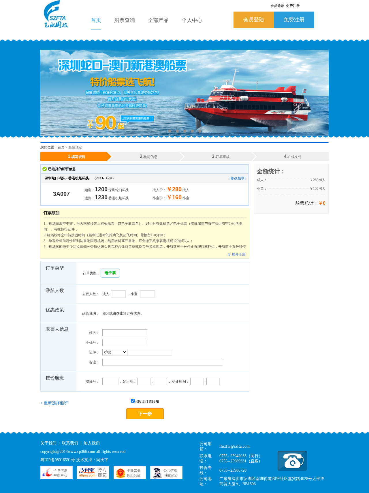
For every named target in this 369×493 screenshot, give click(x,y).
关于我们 (48, 443)
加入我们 (92, 443)
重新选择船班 (54, 403)
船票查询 (124, 20)
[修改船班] (237, 178)
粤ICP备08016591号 (57, 460)
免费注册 (294, 20)
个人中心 (192, 20)
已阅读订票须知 (147, 401)
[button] (110, 273)
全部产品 (158, 20)
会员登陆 (253, 20)
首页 (96, 20)
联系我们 (70, 443)
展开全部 (239, 254)
